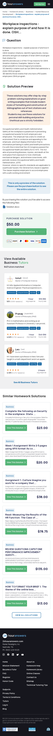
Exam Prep (33, 364)
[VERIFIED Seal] (48, 729)
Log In (5, 705)
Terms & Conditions (11, 697)
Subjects (6, 689)
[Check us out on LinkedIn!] (13, 655)
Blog (5, 709)
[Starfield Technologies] (10, 729)
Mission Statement (11, 665)
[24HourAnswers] (13, 4)
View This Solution (15, 428)
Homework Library (17, 12)
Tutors (6, 701)
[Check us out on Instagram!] (4, 655)
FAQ (4, 673)
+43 (39, 328)
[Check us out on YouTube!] (22, 655)
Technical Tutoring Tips (37, 685)
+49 (40, 364)
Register (6, 677)
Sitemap (30, 681)
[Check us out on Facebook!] (8, 655)
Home (5, 12)
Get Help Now (39, 4)
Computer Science (23, 292)
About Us (30, 662)
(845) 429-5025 (12, 650)
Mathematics (12, 292)
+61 (39, 292)
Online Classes (33, 673)
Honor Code (8, 681)
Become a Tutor (10, 669)
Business (29, 12)
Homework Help (33, 665)
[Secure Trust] (32, 729)
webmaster (39, 720)
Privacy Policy (9, 693)
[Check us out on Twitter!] (17, 655)
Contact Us (31, 677)
